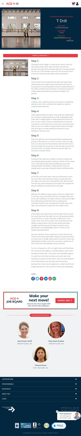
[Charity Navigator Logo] (26, 425)
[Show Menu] (3, 3)
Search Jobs (64, 300)
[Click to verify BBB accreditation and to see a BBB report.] (37, 425)
